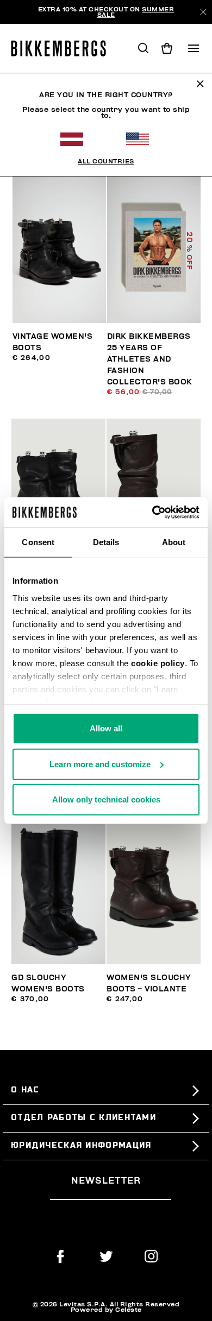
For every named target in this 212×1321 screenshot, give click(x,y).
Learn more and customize (100, 763)
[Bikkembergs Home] (63, 48)
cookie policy (158, 662)
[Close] (203, 12)
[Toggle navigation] (193, 48)
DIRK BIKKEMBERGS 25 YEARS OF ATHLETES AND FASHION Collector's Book (149, 359)
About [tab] (174, 542)
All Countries (106, 161)
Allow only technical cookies (106, 799)
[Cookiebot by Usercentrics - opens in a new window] (152, 512)
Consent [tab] (38, 542)
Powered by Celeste (106, 1309)
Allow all (106, 728)
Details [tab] (106, 542)
